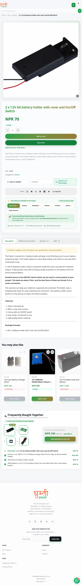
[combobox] (41, 10)
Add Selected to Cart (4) (60, 439)
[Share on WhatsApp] (27, 191)
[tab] (9, 241)
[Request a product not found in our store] (73, 5)
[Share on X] (36, 191)
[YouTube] (52, 521)
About (44, 550)
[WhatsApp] (41, 521)
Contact (44, 554)
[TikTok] (47, 521)
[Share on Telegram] (48, 191)
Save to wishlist (15, 182)
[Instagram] (35, 521)
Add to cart (41, 136)
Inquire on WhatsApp (62, 182)
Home (4, 15)
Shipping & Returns (9, 563)
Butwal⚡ (69, 205)
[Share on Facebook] (31, 191)
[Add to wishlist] (24, 352)
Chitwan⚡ (58, 205)
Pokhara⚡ (47, 205)
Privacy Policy (7, 567)
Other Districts (13, 210)
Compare (34, 182)
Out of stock (14, 399)
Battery (14, 15)
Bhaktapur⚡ (36, 205)
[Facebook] (29, 521)
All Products (6, 550)
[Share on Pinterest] (40, 191)
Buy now (41, 143)
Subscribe (55, 539)
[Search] (79, 11)
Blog (4, 554)
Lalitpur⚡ (25, 205)
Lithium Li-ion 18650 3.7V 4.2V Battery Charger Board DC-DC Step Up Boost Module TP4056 (37, 455)
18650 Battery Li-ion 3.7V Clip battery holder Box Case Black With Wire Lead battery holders (37, 464)
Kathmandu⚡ (13, 205)
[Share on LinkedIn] (44, 191)
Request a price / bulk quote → (15, 148)
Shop (9, 15)
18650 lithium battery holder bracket (20, 460)
